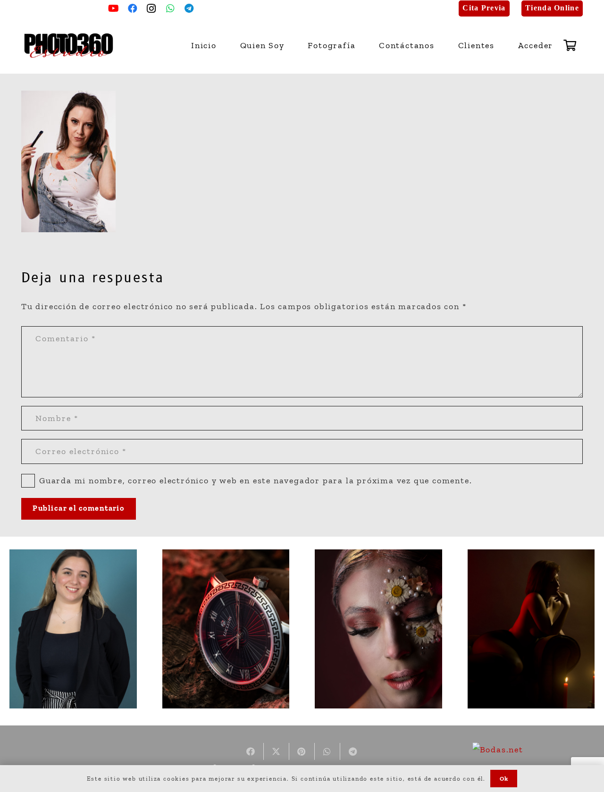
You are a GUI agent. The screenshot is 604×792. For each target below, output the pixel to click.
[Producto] (226, 628)
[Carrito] (570, 45)
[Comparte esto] (251, 751)
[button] (361, 45)
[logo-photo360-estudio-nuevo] (69, 45)
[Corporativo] (73, 628)
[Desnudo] (531, 628)
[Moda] (378, 628)
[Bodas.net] (497, 749)
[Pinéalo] (302, 751)
